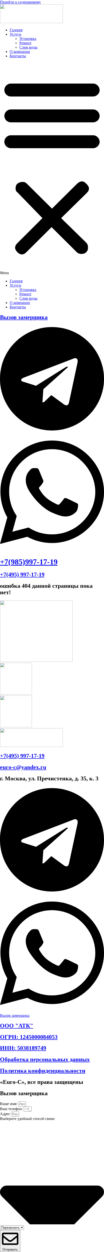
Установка (27, 39)
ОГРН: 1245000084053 (29, 1037)
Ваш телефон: (12, 1109)
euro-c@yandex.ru (23, 767)
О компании (20, 52)
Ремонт (25, 43)
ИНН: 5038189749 (23, 1048)
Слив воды (28, 47)
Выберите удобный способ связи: (27, 1119)
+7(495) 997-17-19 (22, 574)
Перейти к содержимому (20, 2)
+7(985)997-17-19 (29, 561)
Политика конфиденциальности (42, 1071)
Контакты (18, 56)
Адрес (5, 1114)
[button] (52, 168)
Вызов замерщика (24, 317)
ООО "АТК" (16, 1026)
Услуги (15, 34)
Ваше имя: (9, 1104)
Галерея (16, 30)
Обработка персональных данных (45, 1059)
